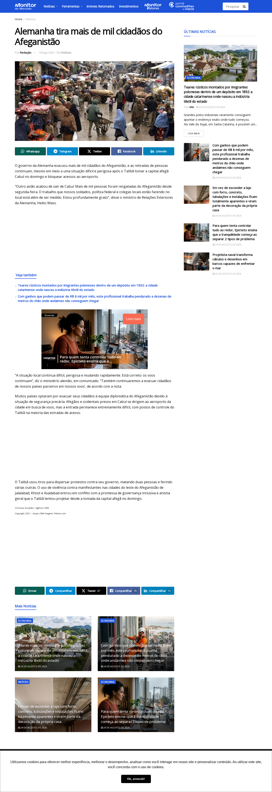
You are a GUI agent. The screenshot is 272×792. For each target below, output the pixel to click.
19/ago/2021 (47, 52)
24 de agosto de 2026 (33, 666)
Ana (191, 107)
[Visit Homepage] (25, 6)
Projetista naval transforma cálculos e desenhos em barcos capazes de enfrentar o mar (233, 261)
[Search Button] (244, 6)
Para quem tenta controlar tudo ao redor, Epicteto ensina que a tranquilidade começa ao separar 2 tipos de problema (134, 716)
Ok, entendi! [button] (136, 779)
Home (18, 19)
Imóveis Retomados (100, 6)
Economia (25, 620)
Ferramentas (70, 6)
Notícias (49, 6)
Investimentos (129, 6)
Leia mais (196, 132)
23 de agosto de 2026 (227, 273)
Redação (25, 52)
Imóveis (23, 681)
